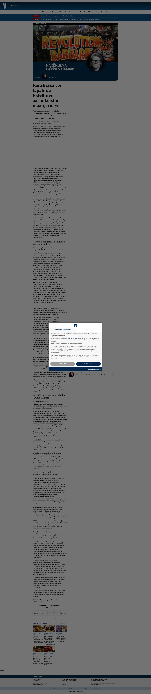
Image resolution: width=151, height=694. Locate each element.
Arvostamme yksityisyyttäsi (62, 329)
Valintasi (88, 330)
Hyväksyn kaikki (88, 363)
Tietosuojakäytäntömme (94, 369)
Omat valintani (63, 363)
